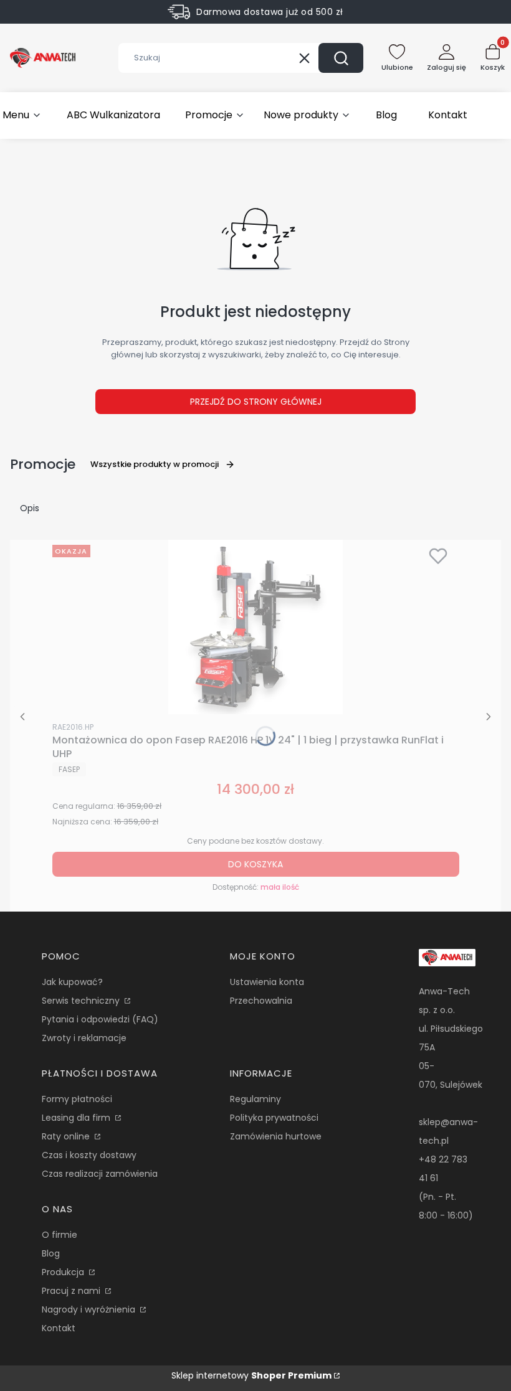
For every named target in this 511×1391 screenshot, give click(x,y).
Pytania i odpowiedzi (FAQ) (100, 1019)
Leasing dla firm (77, 1117)
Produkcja (64, 1272)
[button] (340, 58)
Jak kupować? (72, 982)
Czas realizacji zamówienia (100, 1173)
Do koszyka (255, 864)
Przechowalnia (261, 1000)
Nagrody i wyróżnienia (90, 1309)
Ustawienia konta (267, 982)
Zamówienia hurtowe (276, 1136)
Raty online (67, 1136)
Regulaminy (255, 1099)
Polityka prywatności (274, 1117)
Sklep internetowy (251, 1375)
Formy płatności (77, 1099)
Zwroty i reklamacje (84, 1038)
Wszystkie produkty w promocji (154, 464)
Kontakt (58, 1328)
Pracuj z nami (72, 1291)
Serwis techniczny (82, 1000)
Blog (51, 1253)
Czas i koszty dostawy (89, 1155)
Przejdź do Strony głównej (256, 401)
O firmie (59, 1234)
